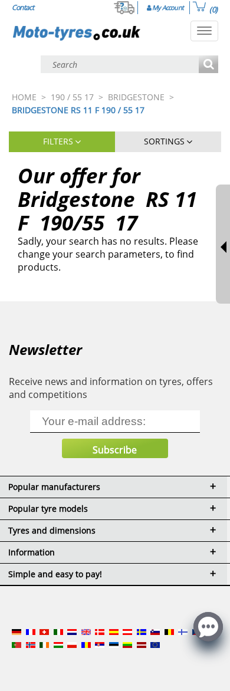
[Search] (208, 65)
